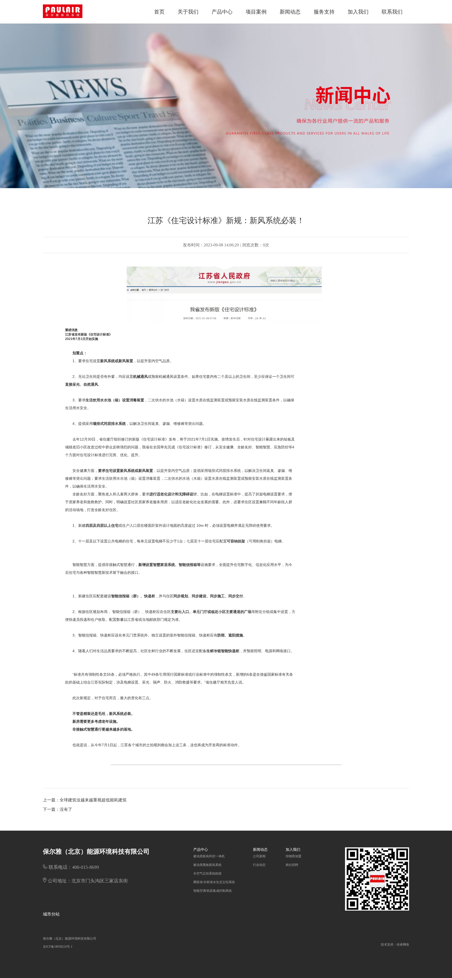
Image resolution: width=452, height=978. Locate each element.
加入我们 (358, 12)
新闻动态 (290, 12)
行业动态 (259, 865)
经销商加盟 (293, 856)
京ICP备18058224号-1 (57, 946)
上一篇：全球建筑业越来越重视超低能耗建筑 (85, 800)
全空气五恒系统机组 (207, 873)
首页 (159, 12)
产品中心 (222, 12)
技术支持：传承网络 (395, 944)
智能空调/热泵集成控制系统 (212, 891)
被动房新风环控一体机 (209, 856)
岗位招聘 (292, 865)
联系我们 (392, 12)
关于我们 (188, 12)
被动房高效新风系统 (207, 865)
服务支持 (324, 12)
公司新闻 (259, 856)
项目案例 (256, 12)
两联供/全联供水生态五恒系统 (214, 882)
